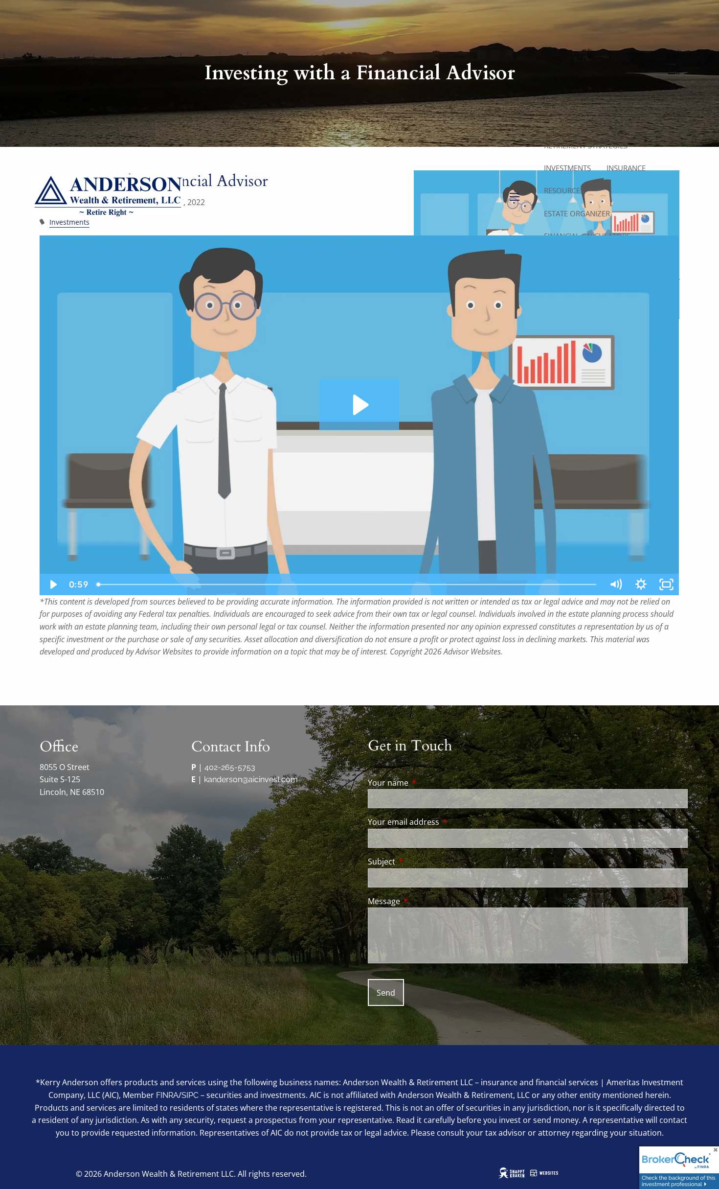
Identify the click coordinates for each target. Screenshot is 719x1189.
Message (423, 901)
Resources (564, 190)
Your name (427, 782)
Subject (421, 861)
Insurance (626, 168)
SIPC (190, 1095)
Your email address (443, 821)
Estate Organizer (577, 213)
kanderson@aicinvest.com (251, 779)
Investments (567, 168)
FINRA (167, 1095)
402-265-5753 (229, 767)
